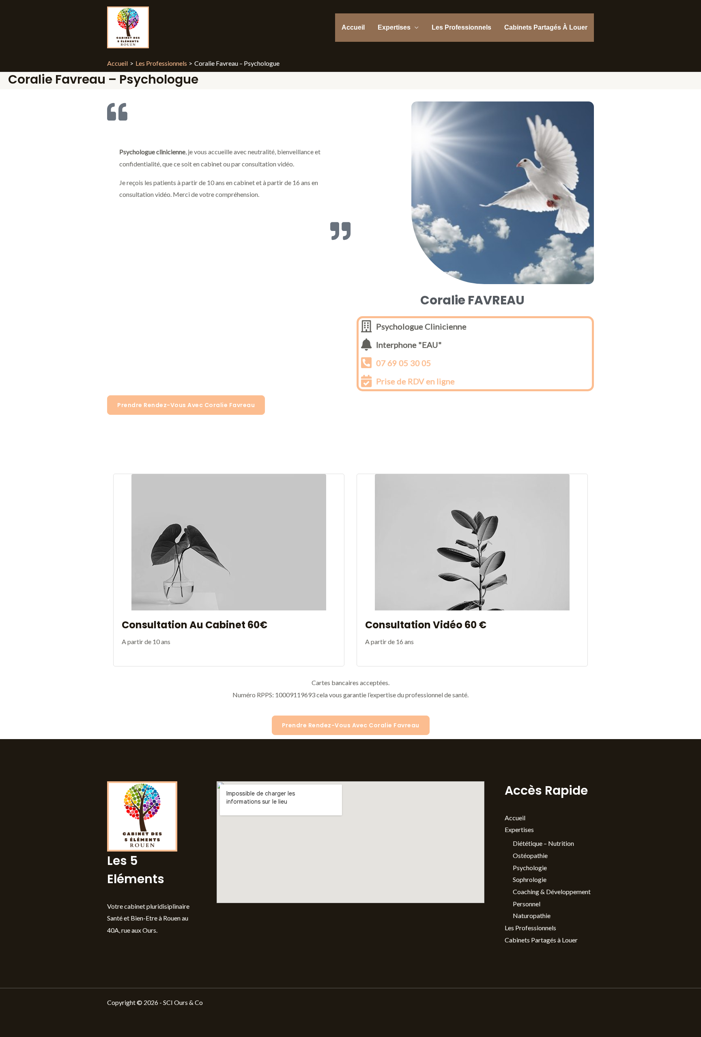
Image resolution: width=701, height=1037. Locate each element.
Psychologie (530, 867)
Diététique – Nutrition (543, 843)
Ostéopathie (530, 855)
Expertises (394, 27)
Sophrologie (529, 879)
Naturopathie (531, 915)
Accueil (353, 27)
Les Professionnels (461, 27)
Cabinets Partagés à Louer (545, 27)
